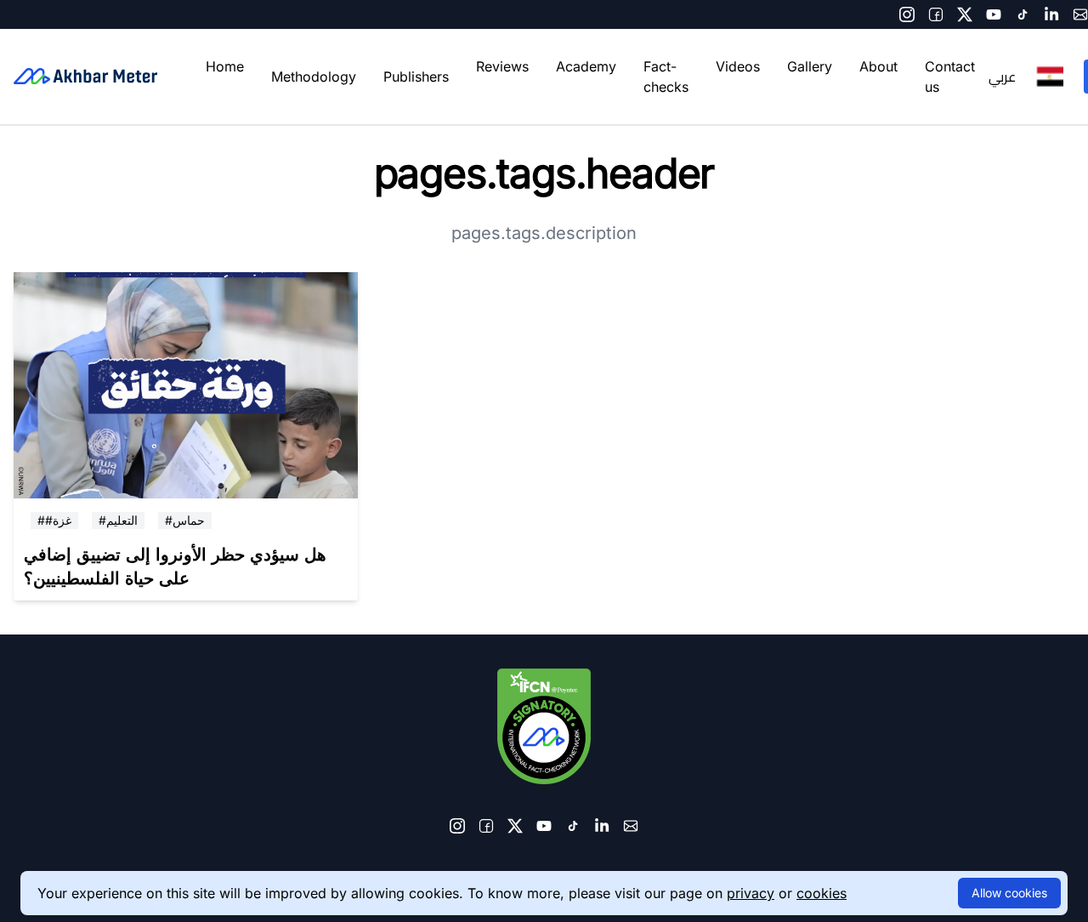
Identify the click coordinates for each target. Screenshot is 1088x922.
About (878, 66)
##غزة (54, 520)
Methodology (313, 76)
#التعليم (118, 520)
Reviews (502, 66)
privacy (750, 893)
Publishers (416, 76)
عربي (1002, 76)
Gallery (809, 66)
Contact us (950, 76)
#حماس (185, 520)
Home (225, 66)
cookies (821, 893)
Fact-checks (665, 76)
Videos (738, 66)
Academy (586, 66)
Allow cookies (1009, 892)
